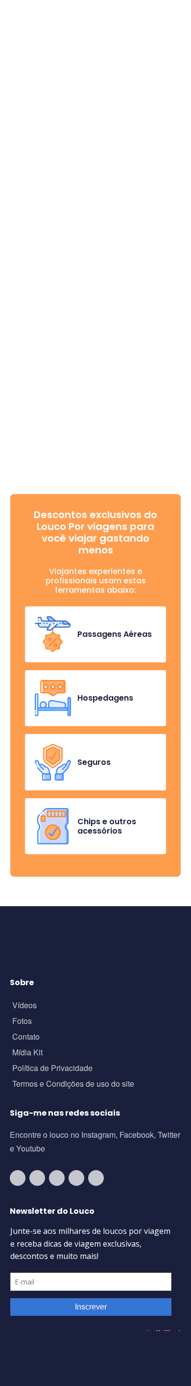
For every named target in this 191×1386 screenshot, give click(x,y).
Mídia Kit (27, 1053)
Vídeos (24, 1006)
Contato (26, 1037)
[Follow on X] (76, 1178)
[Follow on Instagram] (37, 1178)
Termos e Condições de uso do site (73, 1084)
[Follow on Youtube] (17, 1178)
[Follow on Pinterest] (96, 1178)
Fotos (22, 1021)
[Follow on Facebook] (57, 1178)
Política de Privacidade (52, 1068)
